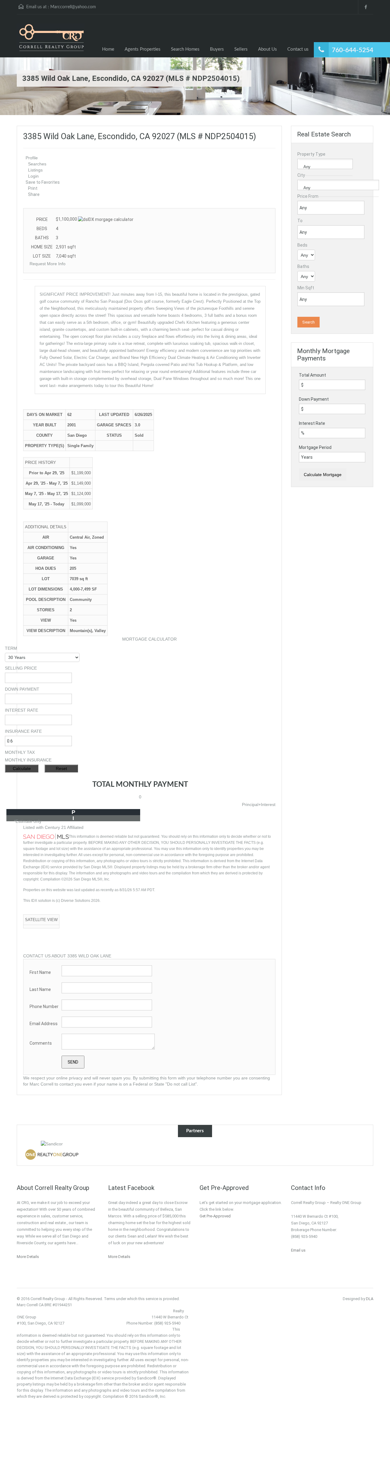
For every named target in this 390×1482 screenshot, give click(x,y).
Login (33, 176)
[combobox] (325, 164)
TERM (11, 648)
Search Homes (185, 49)
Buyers (217, 49)
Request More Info (48, 263)
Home (108, 49)
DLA (369, 1298)
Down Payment (314, 399)
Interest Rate (312, 423)
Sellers (241, 49)
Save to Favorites (43, 182)
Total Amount (312, 375)
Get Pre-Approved (215, 1216)
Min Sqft (305, 287)
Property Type (311, 154)
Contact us (298, 49)
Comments (41, 1043)
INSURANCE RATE (23, 731)
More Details (28, 1256)
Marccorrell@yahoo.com (73, 7)
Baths (303, 266)
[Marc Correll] (51, 40)
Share (34, 194)
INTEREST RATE (21, 710)
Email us (298, 1250)
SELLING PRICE (21, 668)
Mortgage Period (315, 447)
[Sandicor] (52, 1143)
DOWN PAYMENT (22, 689)
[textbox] (330, 167)
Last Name (40, 989)
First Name (40, 972)
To (300, 220)
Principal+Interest (258, 804)
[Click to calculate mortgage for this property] (105, 219)
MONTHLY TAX (20, 752)
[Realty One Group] (52, 1154)
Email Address (44, 1023)
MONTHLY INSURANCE (28, 759)
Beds (302, 245)
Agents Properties (143, 49)
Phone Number (44, 1006)
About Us (267, 49)
